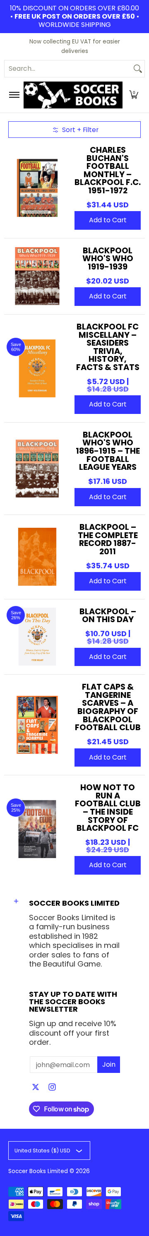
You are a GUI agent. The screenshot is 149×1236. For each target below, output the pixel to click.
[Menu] (13, 95)
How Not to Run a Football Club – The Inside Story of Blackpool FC (108, 808)
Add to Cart (108, 220)
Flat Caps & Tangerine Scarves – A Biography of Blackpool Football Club (108, 707)
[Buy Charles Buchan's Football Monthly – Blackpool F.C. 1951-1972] (37, 188)
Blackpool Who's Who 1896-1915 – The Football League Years (108, 451)
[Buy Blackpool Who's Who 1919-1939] (37, 276)
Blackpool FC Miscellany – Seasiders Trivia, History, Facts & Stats (107, 347)
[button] (134, 95)
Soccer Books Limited (38, 1171)
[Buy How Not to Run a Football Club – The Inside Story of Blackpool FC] (37, 829)
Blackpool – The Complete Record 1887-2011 (108, 539)
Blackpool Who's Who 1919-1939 (107, 258)
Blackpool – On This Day (107, 615)
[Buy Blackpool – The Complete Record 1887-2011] (37, 557)
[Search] (137, 68)
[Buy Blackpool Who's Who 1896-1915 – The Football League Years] (37, 469)
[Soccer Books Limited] (73, 95)
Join (108, 1064)
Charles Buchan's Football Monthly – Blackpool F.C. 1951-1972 (107, 170)
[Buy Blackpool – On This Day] (37, 637)
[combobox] (68, 68)
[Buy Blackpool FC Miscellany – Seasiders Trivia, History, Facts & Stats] (37, 368)
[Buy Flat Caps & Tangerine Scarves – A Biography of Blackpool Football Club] (37, 725)
